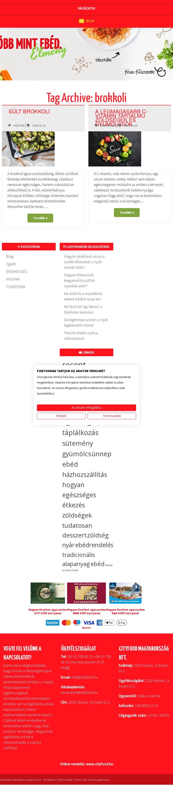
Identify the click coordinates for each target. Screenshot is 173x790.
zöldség (98, 535)
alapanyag (76, 564)
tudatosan (77, 525)
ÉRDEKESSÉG (108, 125)
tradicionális (78, 555)
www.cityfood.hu (99, 763)
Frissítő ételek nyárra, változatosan (81, 335)
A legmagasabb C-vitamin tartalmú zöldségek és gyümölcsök (121, 117)
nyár (68, 545)
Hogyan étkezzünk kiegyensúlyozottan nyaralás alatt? (79, 280)
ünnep (101, 453)
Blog (10, 256)
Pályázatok (86, 8)
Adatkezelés (5, 779)
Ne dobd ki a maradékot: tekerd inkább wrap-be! (83, 296)
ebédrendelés (94, 545)
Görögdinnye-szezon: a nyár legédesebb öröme (86, 322)
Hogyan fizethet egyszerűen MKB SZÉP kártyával (86, 611)
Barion (86, 627)
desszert (74, 535)
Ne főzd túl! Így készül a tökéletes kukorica (83, 309)
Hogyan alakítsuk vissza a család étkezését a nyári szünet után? (84, 262)
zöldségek (77, 515)
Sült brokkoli (29, 111)
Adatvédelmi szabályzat (24, 779)
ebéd (97, 564)
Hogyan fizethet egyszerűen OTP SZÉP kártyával (47, 611)
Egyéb (11, 263)
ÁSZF (39, 779)
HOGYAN (19, 125)
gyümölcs (76, 453)
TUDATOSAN (15, 286)
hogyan (73, 484)
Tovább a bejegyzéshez (40, 219)
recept (74, 364)
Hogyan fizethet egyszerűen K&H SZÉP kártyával (125, 611)
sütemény (77, 443)
